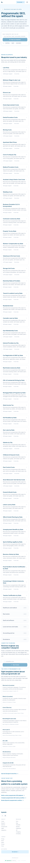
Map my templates (16, 39)
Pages (2, 828)
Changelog (18, 831)
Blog (17, 823)
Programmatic (4, 826)
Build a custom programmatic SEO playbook (12, 795)
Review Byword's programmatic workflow (11, 800)
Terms (2, 846)
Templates (18, 824)
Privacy (2, 844)
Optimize (3, 824)
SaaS (13, 43)
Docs (17, 821)
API (16, 830)
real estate (18, 43)
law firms (7, 43)
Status (2, 842)
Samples (18, 826)
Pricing (2, 838)
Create (2, 821)
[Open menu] (27, 2)
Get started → (15, 851)
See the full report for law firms (9, 773)
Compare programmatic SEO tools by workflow (13, 797)
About (2, 840)
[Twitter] (2, 816)
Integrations (3, 830)
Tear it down (16, 664)
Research (3, 823)
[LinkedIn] (5, 816)
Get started (19, 2)
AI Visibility (18, 833)
